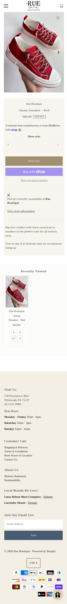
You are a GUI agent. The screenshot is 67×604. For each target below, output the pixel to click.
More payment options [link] (33, 180)
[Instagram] (36, 379)
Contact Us (10, 459)
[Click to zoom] (58, 18)
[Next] (58, 52)
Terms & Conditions (16, 451)
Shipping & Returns (16, 447)
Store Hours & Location (18, 455)
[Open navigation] (6, 6)
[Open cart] (61, 6)
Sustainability (12, 480)
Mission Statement (15, 476)
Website (48, 497)
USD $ (33, 563)
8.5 (13, 338)
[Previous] (10, 52)
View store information (21, 211)
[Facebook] (30, 379)
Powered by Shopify (44, 551)
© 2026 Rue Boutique (17, 551)
